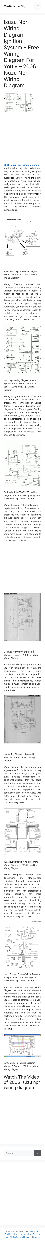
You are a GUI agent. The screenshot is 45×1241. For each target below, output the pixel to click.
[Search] (37, 1153)
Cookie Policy (11, 1234)
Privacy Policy (24, 1234)
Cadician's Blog (16, 6)
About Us (34, 1231)
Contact (36, 1237)
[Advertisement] (22, 138)
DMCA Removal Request (21, 1237)
